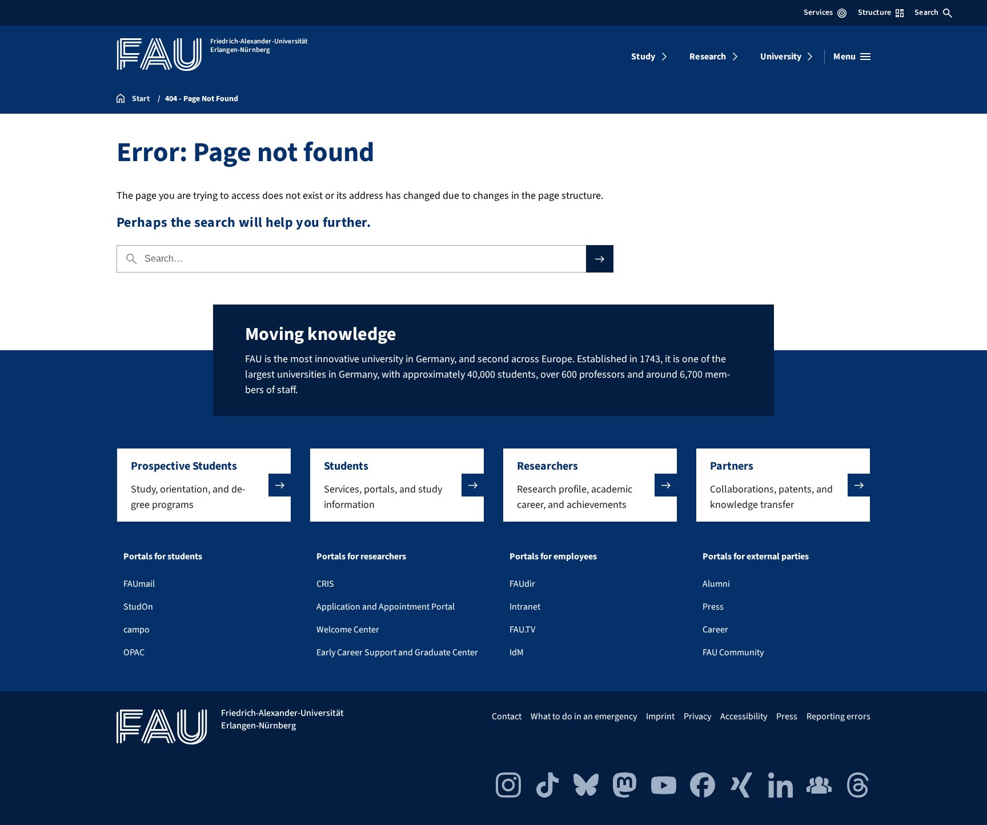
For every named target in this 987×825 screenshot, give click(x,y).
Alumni (716, 584)
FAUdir (522, 584)
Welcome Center (347, 629)
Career (715, 629)
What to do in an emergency (584, 716)
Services (818, 12)
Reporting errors (838, 716)
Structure (874, 12)
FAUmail (139, 584)
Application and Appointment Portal (385, 606)
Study (643, 56)
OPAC (134, 652)
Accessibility (743, 716)
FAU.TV (522, 629)
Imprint (660, 716)
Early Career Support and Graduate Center (397, 652)
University (781, 56)
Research (707, 56)
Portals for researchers (361, 556)
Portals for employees (553, 556)
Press (713, 606)
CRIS (325, 584)
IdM (516, 652)
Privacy (697, 716)
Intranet (524, 606)
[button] (204, 485)
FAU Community (733, 652)
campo (136, 629)
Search (926, 12)
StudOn (138, 606)
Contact (506, 716)
